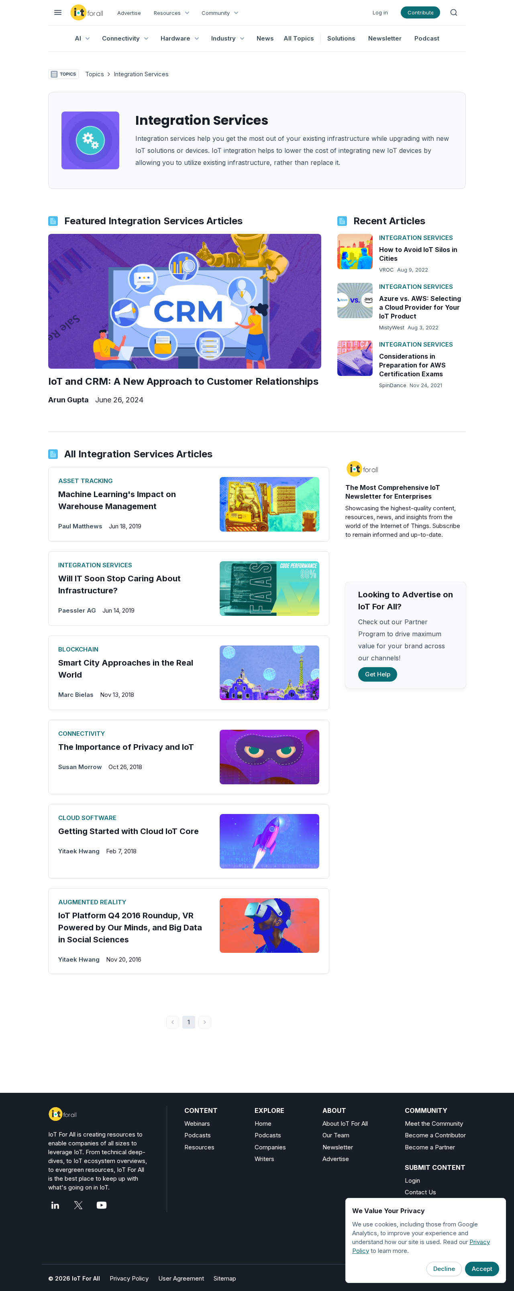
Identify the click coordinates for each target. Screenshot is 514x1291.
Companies (270, 1147)
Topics (94, 74)
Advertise (129, 13)
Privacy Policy (129, 1278)
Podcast (426, 38)
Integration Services (141, 74)
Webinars (197, 1123)
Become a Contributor (435, 1135)
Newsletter (385, 38)
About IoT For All (345, 1123)
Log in (380, 12)
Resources (199, 1147)
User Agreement (181, 1278)
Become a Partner (430, 1147)
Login (412, 1180)
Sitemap (225, 1278)
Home (263, 1123)
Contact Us (420, 1192)
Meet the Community (434, 1123)
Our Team (335, 1135)
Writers (264, 1159)
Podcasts (197, 1135)
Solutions (341, 38)
